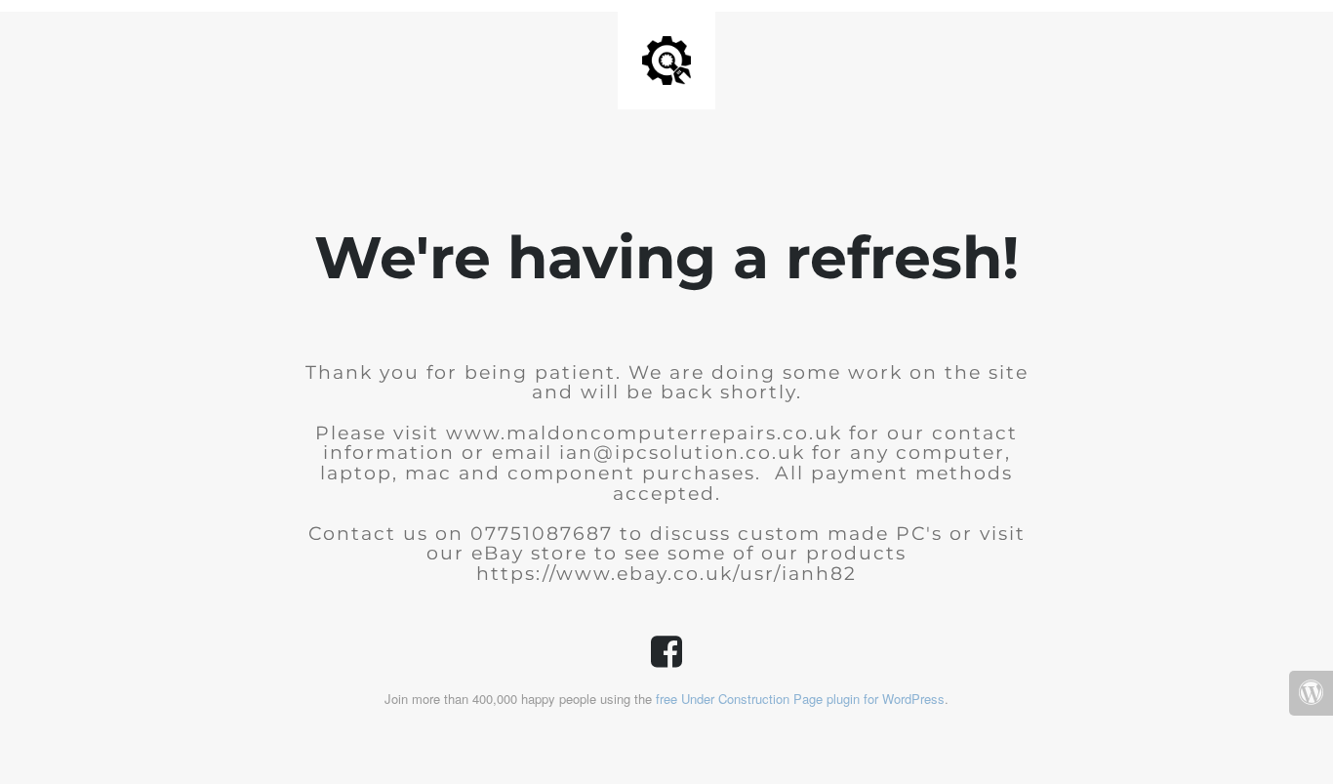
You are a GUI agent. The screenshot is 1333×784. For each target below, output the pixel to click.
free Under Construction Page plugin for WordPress (800, 698)
